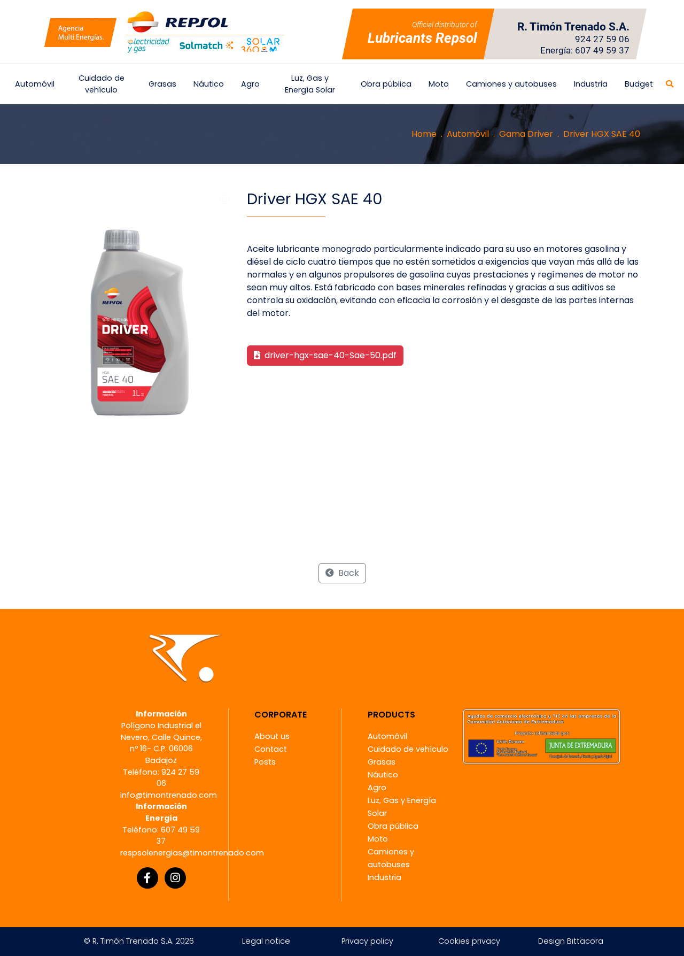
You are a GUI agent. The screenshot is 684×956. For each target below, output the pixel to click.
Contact (270, 749)
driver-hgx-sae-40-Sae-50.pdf (329, 355)
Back (347, 573)
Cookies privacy (469, 941)
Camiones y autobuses (511, 84)
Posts (265, 762)
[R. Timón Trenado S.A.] (164, 32)
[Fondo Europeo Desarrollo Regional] (541, 736)
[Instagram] (175, 878)
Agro (250, 84)
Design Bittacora (570, 941)
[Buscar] (670, 84)
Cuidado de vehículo (102, 84)
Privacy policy (367, 941)
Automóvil (35, 84)
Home (424, 134)
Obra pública (386, 84)
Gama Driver (526, 134)
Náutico (208, 84)
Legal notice (266, 941)
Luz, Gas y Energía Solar (310, 84)
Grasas (162, 84)
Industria (591, 84)
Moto (439, 84)
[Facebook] (147, 878)
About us (272, 736)
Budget (639, 84)
